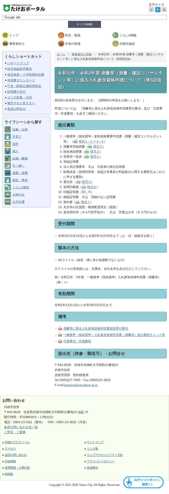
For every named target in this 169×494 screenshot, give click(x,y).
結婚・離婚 (20, 158)
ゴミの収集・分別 (19, 97)
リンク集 (92, 448)
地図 (81, 412)
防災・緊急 (73, 35)
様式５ (86, 182)
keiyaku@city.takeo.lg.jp (80, 385)
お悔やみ (18, 194)
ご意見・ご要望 (15, 432)
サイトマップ (95, 442)
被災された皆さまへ (21, 103)
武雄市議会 (127, 43)
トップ (13, 35)
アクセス (10, 448)
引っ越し (18, 165)
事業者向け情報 (82, 54)
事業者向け (17, 43)
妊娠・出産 (20, 129)
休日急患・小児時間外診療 (25, 74)
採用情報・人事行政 (17, 467)
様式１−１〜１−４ (91, 141)
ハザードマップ (18, 63)
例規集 (9, 474)
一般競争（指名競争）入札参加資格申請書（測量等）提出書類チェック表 (114, 335)
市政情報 (10, 461)
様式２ (98, 146)
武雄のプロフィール (17, 442)
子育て (17, 136)
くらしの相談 (20, 187)
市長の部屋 (73, 43)
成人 (15, 151)
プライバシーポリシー (100, 461)
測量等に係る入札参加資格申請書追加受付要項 (95, 328)
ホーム (61, 54)
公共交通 (18, 202)
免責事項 (92, 467)
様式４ (94, 156)
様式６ (91, 187)
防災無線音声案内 (19, 69)
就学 (15, 144)
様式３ (94, 151)
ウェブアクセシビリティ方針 (105, 455)
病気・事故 (20, 180)
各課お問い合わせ (16, 455)
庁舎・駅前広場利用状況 (24, 86)
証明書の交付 (16, 91)
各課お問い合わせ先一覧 (21, 427)
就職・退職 (20, 173)
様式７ (85, 202)
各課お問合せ (16, 109)
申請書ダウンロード (21, 80)
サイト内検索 (84, 24)
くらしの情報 (127, 35)
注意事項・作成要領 (77, 341)
